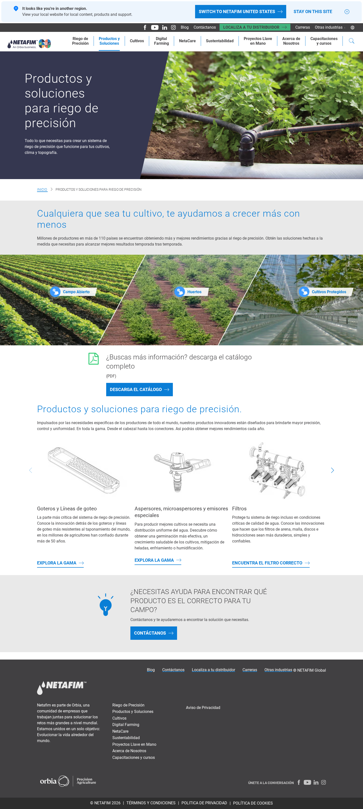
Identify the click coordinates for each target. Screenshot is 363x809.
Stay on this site (313, 11)
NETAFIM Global (311, 670)
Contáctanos (205, 27)
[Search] (352, 41)
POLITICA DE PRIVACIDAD (204, 803)
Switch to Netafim (237, 11)
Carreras (302, 27)
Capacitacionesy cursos (324, 41)
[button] (332, 470)
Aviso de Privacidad (203, 707)
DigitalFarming (161, 41)
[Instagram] (171, 27)
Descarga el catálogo (136, 389)
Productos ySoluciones (109, 41)
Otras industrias (329, 27)
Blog (185, 27)
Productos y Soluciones (132, 711)
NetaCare (187, 41)
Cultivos (137, 41)
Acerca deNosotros (291, 41)
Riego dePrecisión (80, 41)
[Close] (346, 12)
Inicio (42, 189)
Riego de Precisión (128, 705)
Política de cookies (253, 803)
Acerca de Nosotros (129, 750)
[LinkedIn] (163, 27)
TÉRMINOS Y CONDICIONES (151, 803)
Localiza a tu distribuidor (251, 27)
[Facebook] (143, 27)
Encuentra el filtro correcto (267, 562)
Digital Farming (125, 724)
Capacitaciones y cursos (133, 757)
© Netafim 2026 (105, 803)
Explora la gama (56, 562)
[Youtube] (153, 27)
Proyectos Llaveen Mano (258, 41)
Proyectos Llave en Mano (134, 744)
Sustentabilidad (220, 41)
